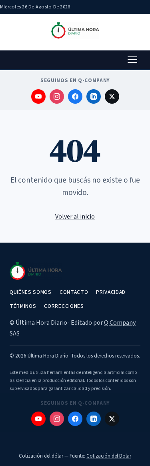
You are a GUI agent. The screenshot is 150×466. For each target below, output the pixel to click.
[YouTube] (38, 96)
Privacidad (111, 292)
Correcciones (64, 306)
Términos (23, 306)
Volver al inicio (75, 216)
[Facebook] (75, 96)
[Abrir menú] (132, 59)
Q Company (120, 322)
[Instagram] (57, 96)
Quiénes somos (31, 292)
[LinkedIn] (93, 96)
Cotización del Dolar (108, 456)
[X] (112, 96)
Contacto (74, 292)
